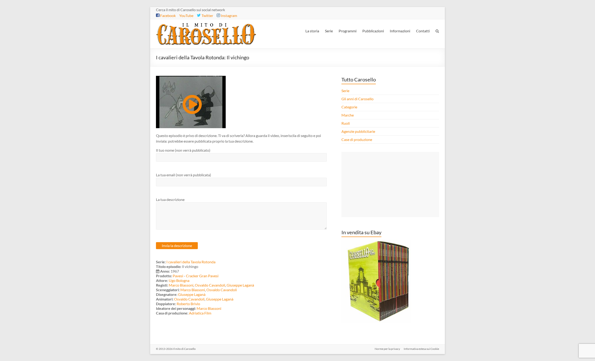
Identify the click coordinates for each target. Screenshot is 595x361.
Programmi (348, 31)
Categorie (349, 107)
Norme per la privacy (387, 349)
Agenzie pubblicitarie (358, 131)
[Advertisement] (390, 184)
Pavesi (178, 276)
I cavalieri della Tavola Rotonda (190, 262)
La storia (312, 31)
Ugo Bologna (179, 280)
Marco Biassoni (181, 285)
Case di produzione (357, 139)
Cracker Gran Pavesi (202, 276)
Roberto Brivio (188, 303)
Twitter (207, 15)
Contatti (423, 31)
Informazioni (400, 31)
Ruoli (345, 123)
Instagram (228, 15)
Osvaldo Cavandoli (210, 285)
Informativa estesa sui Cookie (421, 349)
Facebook (167, 15)
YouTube (186, 15)
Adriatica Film (200, 313)
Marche (347, 115)
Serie (329, 31)
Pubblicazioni (373, 31)
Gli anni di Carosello (357, 99)
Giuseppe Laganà (240, 285)
